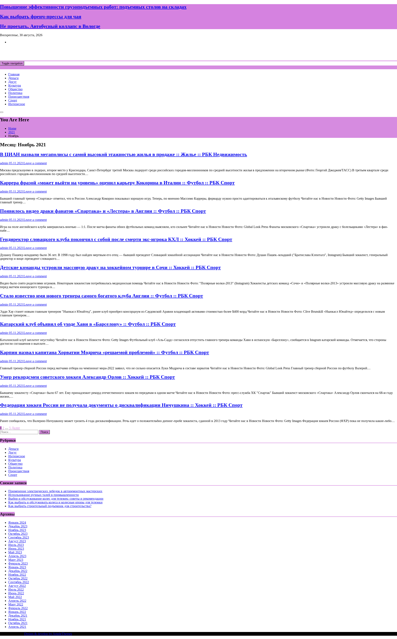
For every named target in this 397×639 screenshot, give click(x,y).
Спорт (12, 100)
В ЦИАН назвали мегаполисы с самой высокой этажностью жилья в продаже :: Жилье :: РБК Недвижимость (123, 154)
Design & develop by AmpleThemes (48, 633)
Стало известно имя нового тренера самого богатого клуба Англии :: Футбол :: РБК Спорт (101, 295)
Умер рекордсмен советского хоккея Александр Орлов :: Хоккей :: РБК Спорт (87, 377)
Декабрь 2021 (17, 615)
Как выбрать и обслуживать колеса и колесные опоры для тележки (55, 502)
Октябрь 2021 (18, 623)
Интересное (16, 104)
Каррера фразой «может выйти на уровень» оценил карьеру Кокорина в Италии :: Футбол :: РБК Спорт (117, 182)
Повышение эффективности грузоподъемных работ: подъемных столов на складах (93, 7)
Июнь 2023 (16, 548)
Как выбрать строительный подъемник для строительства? (49, 506)
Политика (15, 93)
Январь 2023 (17, 567)
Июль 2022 (16, 589)
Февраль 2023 (18, 563)
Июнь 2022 (16, 593)
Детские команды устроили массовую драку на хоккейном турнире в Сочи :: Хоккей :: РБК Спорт (110, 267)
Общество (15, 89)
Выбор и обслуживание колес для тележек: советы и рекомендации (55, 498)
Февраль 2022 (18, 608)
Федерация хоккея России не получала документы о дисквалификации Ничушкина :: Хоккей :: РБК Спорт (121, 405)
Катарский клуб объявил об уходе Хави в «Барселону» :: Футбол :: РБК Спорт (88, 324)
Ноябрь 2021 (17, 619)
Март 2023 (15, 560)
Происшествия (18, 96)
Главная (13, 74)
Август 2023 (17, 541)
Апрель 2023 (17, 556)
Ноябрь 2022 (17, 574)
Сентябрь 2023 (18, 537)
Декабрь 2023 (17, 526)
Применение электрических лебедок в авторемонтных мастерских (55, 491)
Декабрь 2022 (17, 571)
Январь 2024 (17, 522)
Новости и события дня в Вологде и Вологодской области (85, 52)
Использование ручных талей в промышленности (43, 495)
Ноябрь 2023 (17, 530)
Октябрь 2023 (18, 533)
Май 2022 (15, 597)
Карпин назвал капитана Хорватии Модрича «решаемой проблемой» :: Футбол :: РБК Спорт (104, 352)
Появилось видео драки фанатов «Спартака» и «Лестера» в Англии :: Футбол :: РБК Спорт (103, 211)
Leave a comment (35, 163)
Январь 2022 (17, 612)
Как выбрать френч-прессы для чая (40, 16)
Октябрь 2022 (18, 578)
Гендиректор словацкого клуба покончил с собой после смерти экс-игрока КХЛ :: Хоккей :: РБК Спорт (116, 239)
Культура (14, 85)
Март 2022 (15, 604)
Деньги (13, 78)
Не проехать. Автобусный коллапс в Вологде (50, 26)
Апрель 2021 (17, 626)
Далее (16, 428)
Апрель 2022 (17, 600)
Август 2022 (17, 586)
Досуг (12, 81)
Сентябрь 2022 (18, 582)
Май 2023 (15, 552)
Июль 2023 (16, 545)
